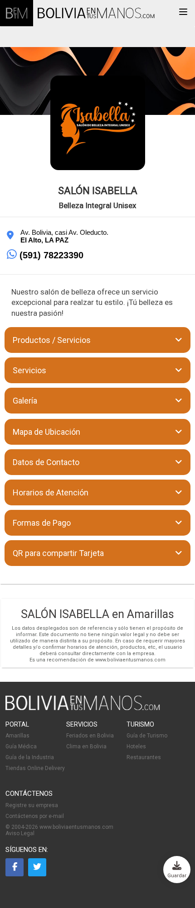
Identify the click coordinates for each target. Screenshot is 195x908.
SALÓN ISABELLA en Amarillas (97, 614)
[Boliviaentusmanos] (16, 13)
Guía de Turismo (147, 735)
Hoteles (136, 746)
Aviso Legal (19, 833)
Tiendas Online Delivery (35, 768)
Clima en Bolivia (86, 746)
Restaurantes (144, 757)
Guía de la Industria (29, 757)
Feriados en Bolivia (90, 735)
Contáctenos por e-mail (34, 816)
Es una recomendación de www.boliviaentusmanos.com (97, 660)
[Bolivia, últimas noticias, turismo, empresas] (82, 708)
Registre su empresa (31, 805)
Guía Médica (21, 746)
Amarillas (17, 735)
